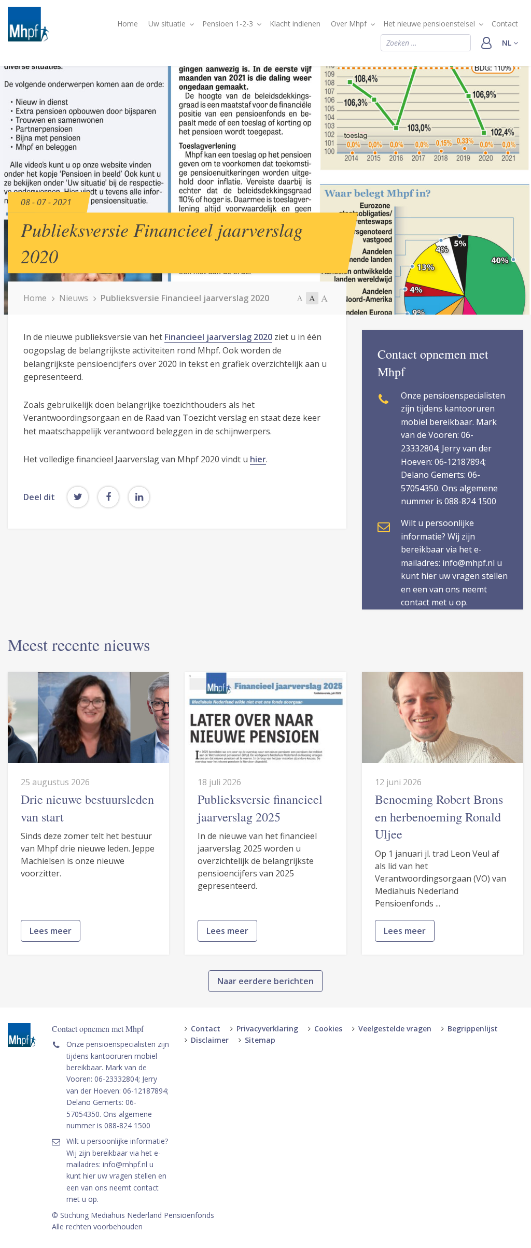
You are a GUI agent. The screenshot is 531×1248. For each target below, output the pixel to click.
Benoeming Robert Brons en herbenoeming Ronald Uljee (439, 816)
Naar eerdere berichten (265, 981)
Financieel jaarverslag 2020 (218, 337)
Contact (505, 24)
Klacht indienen (295, 24)
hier (258, 459)
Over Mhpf (349, 24)
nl (507, 43)
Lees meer (51, 931)
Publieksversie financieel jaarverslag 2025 (260, 808)
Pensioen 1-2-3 (227, 24)
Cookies (328, 1028)
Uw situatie (167, 24)
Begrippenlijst (473, 1028)
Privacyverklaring (267, 1028)
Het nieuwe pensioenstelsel (429, 24)
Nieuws (73, 298)
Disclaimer (210, 1040)
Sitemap (260, 1040)
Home (127, 24)
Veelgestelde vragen (394, 1028)
